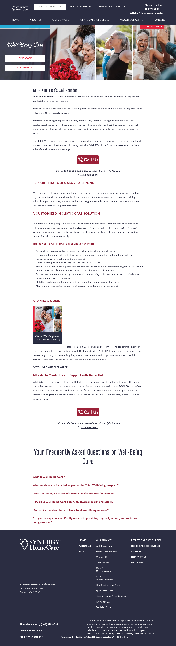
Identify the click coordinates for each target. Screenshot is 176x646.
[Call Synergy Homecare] (88, 160)
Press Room (137, 563)
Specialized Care (104, 591)
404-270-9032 (25, 68)
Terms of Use (92, 634)
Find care (25, 58)
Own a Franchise (31, 631)
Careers (160, 20)
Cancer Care (102, 563)
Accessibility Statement (97, 637)
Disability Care (103, 607)
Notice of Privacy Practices (129, 634)
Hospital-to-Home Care (108, 585)
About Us (36, 20)
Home (15, 20)
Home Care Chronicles (146, 546)
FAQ (81, 552)
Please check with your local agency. (128, 630)
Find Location (80, 6)
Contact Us (151, 27)
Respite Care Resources (94, 20)
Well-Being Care (104, 546)
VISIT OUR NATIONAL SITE (113, 7)
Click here (136, 395)
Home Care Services (106, 552)
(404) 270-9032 (39, 624)
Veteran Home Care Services (111, 596)
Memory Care (103, 557)
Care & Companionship (104, 570)
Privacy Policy (107, 634)
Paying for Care (104, 602)
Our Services (60, 20)
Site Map (149, 634)
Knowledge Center (132, 20)
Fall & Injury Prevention (104, 578)
